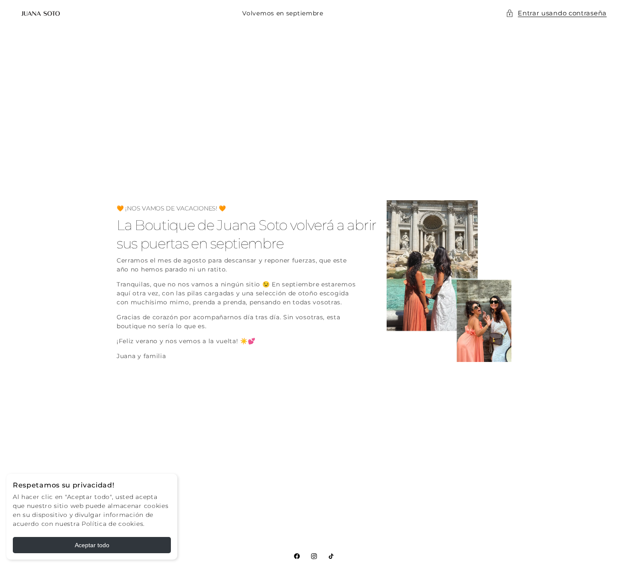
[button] (556, 13)
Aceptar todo (92, 545)
